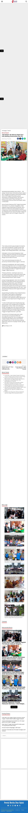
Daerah (3, 139)
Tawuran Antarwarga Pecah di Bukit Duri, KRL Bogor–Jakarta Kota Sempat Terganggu (13, 721)
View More (14, 707)
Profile (22, 809)
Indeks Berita (9, 811)
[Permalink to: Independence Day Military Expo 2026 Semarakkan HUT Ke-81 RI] (14, 540)
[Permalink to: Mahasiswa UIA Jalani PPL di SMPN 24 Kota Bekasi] (14, 596)
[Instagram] (13, 362)
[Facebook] (8, 362)
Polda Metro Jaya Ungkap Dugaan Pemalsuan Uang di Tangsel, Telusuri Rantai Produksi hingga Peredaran (15, 376)
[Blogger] (18, 362)
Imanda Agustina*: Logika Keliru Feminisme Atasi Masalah (20, 367)
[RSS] (20, 362)
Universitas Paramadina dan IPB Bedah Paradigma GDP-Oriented (14, 730)
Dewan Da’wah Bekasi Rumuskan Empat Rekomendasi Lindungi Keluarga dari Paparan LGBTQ (14, 378)
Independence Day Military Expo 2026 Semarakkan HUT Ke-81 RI (13, 380)
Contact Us (17, 809)
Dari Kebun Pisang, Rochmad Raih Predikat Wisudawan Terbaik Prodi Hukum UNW (14, 383)
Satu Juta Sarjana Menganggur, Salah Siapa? (11, 727)
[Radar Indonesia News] (14, 1)
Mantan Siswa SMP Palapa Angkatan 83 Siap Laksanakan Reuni (7, 367)
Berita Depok (5, 133)
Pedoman (3, 811)
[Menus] (2, 1)
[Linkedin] (15, 362)
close (2, 50)
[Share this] (18, 139)
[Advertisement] (8, 27)
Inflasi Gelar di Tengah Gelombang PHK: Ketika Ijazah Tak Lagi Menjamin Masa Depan (13, 725)
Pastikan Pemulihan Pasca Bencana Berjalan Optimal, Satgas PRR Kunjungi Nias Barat (14, 392)
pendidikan (5, 356)
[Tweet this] (20, 139)
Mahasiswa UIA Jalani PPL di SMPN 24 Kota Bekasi (14, 390)
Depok (6, 139)
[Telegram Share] (22, 139)
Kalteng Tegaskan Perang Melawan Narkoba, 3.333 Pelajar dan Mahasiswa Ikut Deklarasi (14, 385)
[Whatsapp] (25, 139)
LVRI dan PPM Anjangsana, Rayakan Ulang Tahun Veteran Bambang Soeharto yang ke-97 (15, 388)
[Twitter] (10, 362)
